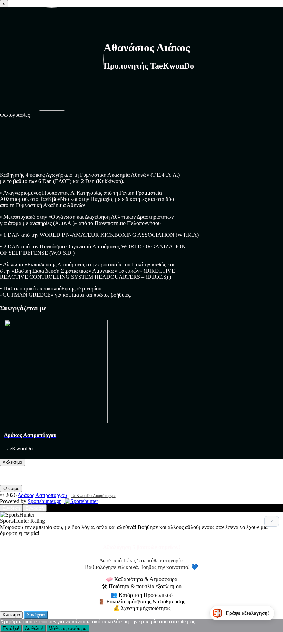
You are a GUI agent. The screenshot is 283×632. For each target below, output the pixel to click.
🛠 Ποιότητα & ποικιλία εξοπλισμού (142, 586)
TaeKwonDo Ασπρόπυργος (93, 495)
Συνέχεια (36, 615)
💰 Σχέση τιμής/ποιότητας (141, 608)
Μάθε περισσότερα (68, 628)
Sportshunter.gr (44, 501)
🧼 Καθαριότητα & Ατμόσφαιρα (141, 579)
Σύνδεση (11, 508)
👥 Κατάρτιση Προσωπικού (141, 595)
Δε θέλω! (34, 628)
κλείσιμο (11, 488)
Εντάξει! (11, 628)
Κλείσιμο (11, 615)
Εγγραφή (35, 508)
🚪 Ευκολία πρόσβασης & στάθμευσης (141, 601)
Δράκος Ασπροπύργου (42, 495)
